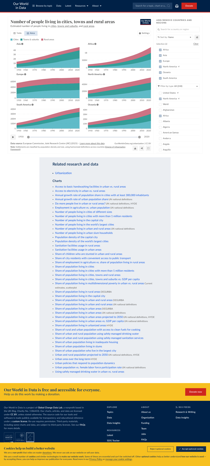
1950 (21, 137)
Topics (110, 412)
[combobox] (152, 6)
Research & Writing (185, 412)
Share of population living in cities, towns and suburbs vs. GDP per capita (97, 279)
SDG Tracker (113, 441)
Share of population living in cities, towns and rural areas (87, 275)
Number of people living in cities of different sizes (83, 212)
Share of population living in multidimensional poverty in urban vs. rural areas (99, 283)
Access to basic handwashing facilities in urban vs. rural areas (90, 186)
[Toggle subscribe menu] (177, 6)
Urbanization (63, 173)
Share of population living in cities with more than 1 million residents (94, 270)
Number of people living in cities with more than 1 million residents (93, 216)
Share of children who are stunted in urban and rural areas (88, 254)
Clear (196, 44)
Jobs (143, 434)
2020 (146, 137)
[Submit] (168, 6)
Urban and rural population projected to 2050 (81, 355)
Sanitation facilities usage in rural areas (77, 245)
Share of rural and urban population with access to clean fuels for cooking (97, 329)
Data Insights (113, 423)
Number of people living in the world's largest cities (84, 224)
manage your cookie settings (118, 459)
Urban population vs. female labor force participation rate (88, 367)
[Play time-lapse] (13, 137)
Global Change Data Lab (50, 408)
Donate (189, 6)
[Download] (135, 148)
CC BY (148, 143)
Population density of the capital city (76, 237)
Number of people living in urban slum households (84, 233)
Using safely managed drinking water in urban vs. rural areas (89, 371)
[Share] (141, 148)
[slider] (28, 137)
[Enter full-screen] (148, 148)
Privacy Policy (95, 459)
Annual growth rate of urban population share (81, 199)
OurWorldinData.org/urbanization (129, 143)
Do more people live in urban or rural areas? (80, 203)
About (95, 6)
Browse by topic (44, 6)
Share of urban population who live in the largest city (85, 350)
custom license (19, 421)
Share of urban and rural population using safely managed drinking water (97, 334)
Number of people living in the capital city (79, 220)
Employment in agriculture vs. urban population (82, 207)
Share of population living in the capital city (80, 296)
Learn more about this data (92, 144)
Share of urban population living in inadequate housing (86, 342)
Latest (68, 6)
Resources (80, 6)
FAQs (82, 425)
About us (146, 412)
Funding (145, 423)
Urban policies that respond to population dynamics (85, 363)
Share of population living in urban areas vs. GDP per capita (89, 321)
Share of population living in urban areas (78, 308)
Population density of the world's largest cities (81, 241)
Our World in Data (20, 6)
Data (58, 6)
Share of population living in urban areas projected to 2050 (89, 317)
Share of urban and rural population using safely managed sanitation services (99, 338)
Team (144, 429)
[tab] (17, 33)
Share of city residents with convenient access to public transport (93, 258)
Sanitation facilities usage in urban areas (78, 249)
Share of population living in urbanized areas (80, 325)
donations (47, 453)
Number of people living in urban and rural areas (83, 228)
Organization (147, 418)
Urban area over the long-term (72, 359)
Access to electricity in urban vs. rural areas (80, 191)
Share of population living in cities (74, 266)
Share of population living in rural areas (77, 291)
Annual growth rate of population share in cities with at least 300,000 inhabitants (102, 195)
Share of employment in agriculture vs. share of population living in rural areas (100, 262)
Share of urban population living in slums (78, 346)
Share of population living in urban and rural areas (84, 300)
